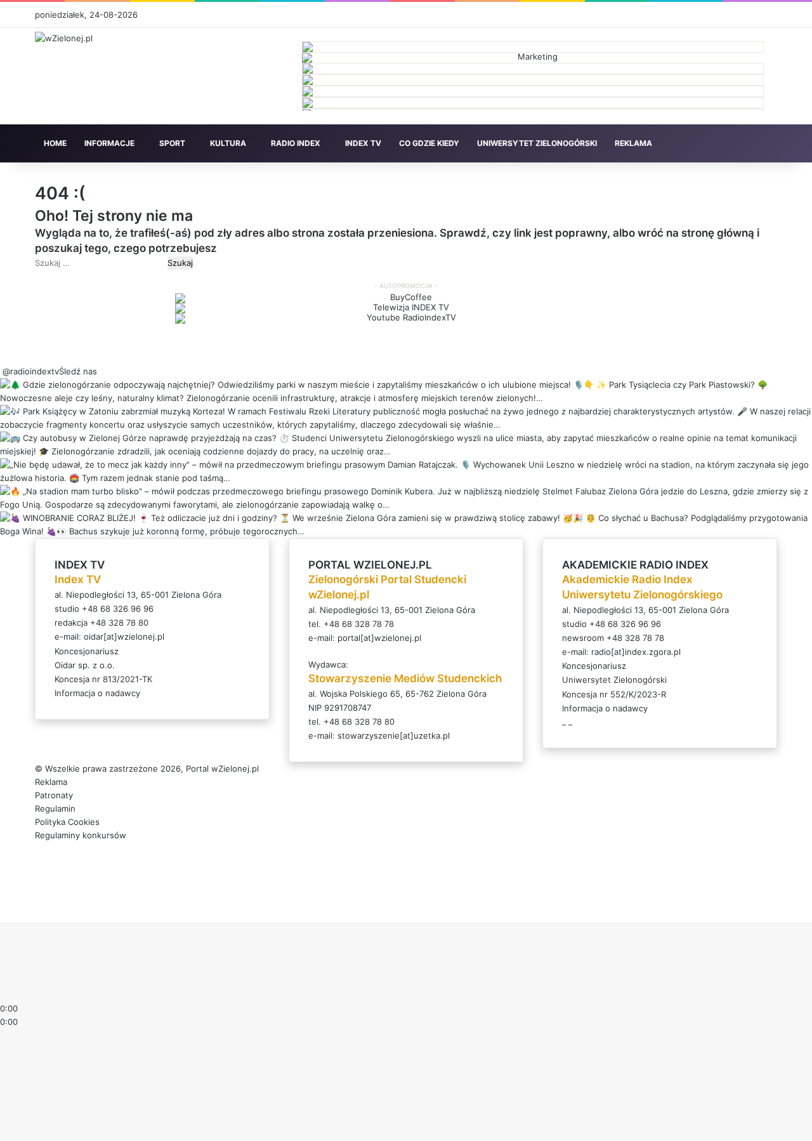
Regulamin (55, 808)
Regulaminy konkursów (80, 835)
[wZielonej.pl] (64, 38)
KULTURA (228, 143)
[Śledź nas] (1, 371)
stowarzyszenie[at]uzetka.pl (393, 735)
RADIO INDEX (295, 143)
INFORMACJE (109, 143)
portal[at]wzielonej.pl (379, 638)
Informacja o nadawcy (97, 693)
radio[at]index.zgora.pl (636, 652)
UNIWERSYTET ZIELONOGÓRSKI (537, 143)
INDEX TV (363, 143)
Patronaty (54, 795)
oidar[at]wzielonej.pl (124, 636)
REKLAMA (633, 143)
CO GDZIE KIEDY (429, 143)
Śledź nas (78, 371)
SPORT (172, 143)
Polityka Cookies (67, 822)
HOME (55, 143)
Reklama (51, 782)
